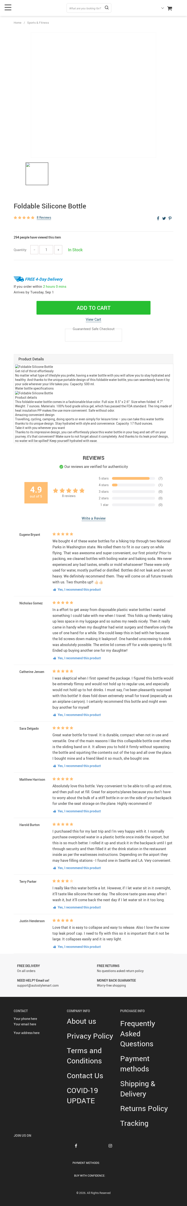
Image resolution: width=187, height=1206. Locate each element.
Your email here (25, 1024)
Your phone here (25, 1018)
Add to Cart (94, 307)
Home (17, 23)
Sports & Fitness (38, 23)
